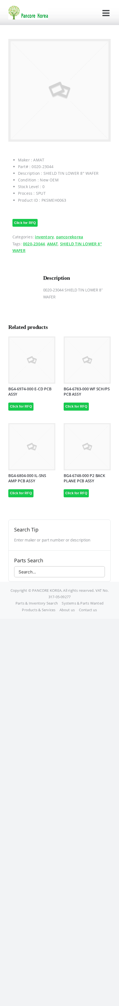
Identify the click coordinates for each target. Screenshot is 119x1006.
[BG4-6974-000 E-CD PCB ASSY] (31, 360)
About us (67, 609)
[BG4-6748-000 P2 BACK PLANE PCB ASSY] (87, 446)
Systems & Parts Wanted (83, 603)
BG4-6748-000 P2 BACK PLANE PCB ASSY (84, 478)
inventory (44, 236)
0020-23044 (34, 243)
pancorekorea (69, 236)
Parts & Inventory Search (36, 603)
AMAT (52, 243)
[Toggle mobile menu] (106, 13)
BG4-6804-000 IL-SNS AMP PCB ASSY (27, 478)
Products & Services (38, 609)
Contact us (88, 609)
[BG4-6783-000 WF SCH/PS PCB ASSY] (87, 360)
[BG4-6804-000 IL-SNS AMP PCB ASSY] (31, 446)
